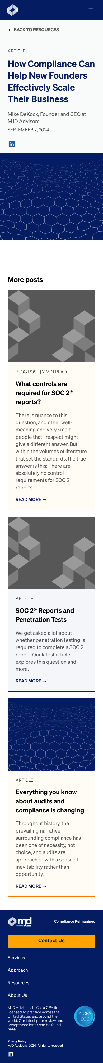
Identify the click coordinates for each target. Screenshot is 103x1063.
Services (16, 958)
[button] (91, 10)
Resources (18, 983)
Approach (18, 970)
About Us (17, 995)
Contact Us (51, 940)
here (12, 1029)
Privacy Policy (17, 1041)
